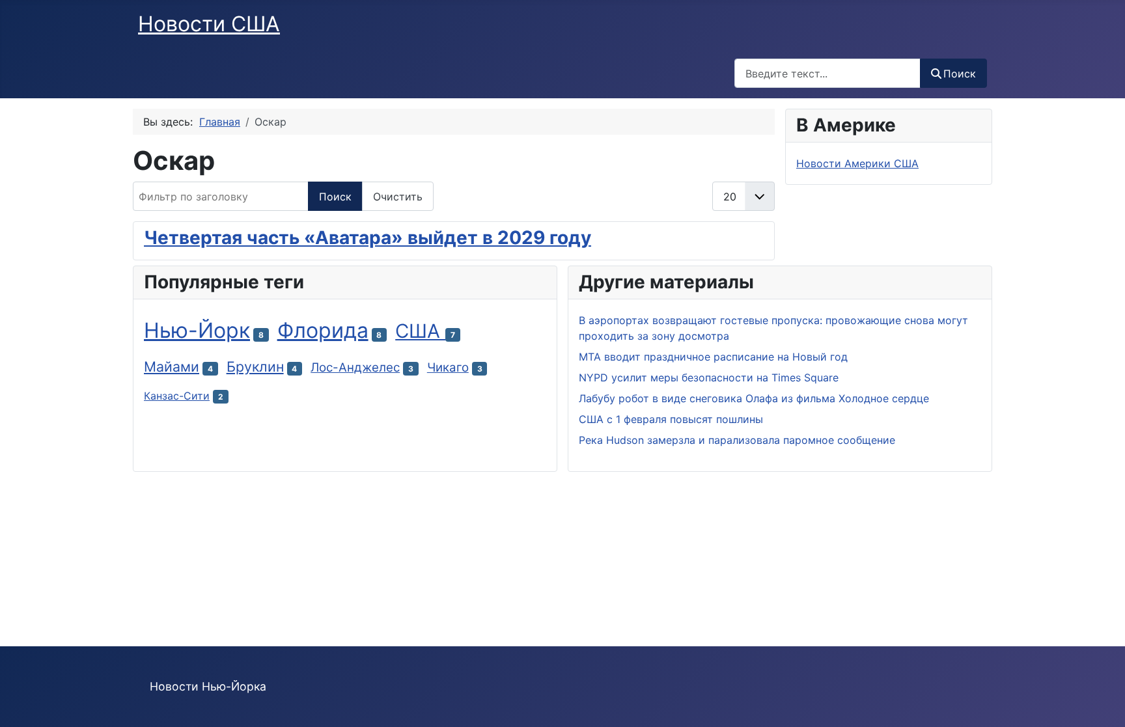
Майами (171, 366)
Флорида (322, 330)
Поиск (959, 73)
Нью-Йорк (197, 330)
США (420, 331)
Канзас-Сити (177, 395)
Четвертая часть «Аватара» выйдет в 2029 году (367, 237)
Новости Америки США (857, 163)
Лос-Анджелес (355, 367)
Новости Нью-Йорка (208, 686)
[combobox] (827, 73)
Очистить (398, 196)
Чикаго (448, 367)
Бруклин (255, 366)
